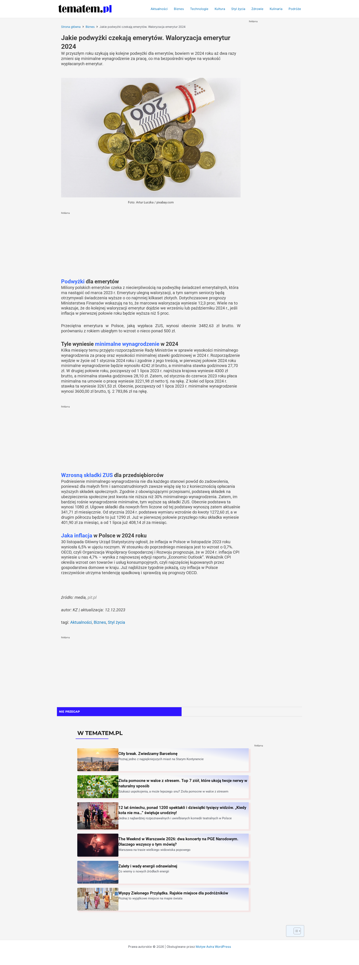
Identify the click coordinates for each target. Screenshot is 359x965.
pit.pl (92, 597)
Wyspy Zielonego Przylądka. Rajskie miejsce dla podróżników (173, 893)
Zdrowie (257, 9)
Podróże (295, 9)
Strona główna (71, 26)
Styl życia (238, 9)
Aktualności (159, 9)
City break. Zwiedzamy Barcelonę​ (147, 753)
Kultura (220, 9)
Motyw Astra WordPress (213, 947)
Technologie (199, 9)
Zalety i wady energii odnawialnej (147, 866)
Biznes (179, 9)
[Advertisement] (151, 245)
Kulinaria (276, 9)
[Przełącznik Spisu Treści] (295, 930)
